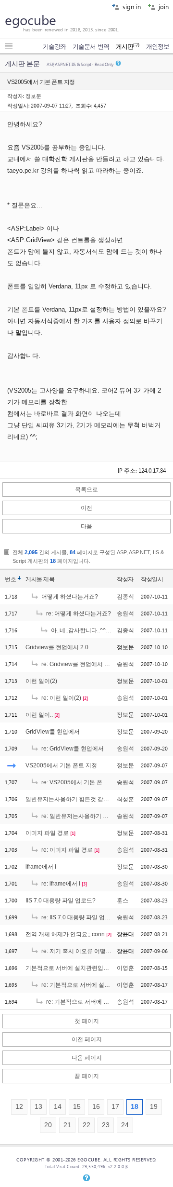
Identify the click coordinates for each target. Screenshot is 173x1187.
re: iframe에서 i (60, 883)
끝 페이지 (86, 1076)
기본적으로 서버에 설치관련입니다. (70, 968)
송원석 (125, 613)
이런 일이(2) (41, 681)
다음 (86, 526)
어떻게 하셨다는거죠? (69, 596)
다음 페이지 (87, 1057)
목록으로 (86, 489)
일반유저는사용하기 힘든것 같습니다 (73, 799)
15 (77, 1106)
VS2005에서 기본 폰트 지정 (61, 765)
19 (154, 1106)
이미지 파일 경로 (47, 833)
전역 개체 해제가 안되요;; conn (65, 934)
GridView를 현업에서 (52, 731)
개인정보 (157, 46)
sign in (131, 6)
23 (106, 1125)
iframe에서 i (40, 866)
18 (134, 1106)
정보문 (33, 95)
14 (58, 1106)
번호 (10, 579)
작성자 (125, 579)
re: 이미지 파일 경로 (66, 849)
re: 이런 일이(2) (60, 698)
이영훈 (125, 968)
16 (96, 1106)
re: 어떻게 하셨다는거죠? (78, 613)
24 (125, 1125)
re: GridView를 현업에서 (72, 748)
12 (19, 1106)
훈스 (122, 900)
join (163, 6)
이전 (86, 508)
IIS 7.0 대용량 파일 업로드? (60, 900)
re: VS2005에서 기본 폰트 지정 (80, 782)
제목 (48, 579)
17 (115, 1106)
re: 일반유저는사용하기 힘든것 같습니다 (92, 816)
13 (38, 1106)
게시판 (127, 46)
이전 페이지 (87, 1039)
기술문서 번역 (91, 46)
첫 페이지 (86, 1021)
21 (67, 1125)
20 (48, 1125)
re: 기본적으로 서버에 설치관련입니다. (90, 985)
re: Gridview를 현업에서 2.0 (76, 664)
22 (86, 1125)
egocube (30, 19)
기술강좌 (54, 46)
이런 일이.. (39, 714)
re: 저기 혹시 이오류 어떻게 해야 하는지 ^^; (96, 951)
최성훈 (125, 799)
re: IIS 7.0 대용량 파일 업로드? (80, 917)
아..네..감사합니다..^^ (77, 630)
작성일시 (152, 579)
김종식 (125, 596)
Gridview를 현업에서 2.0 (56, 647)
